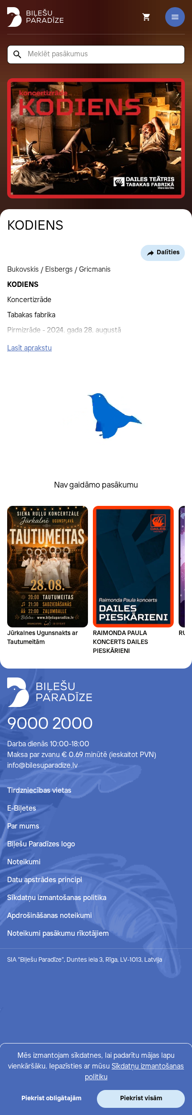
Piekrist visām (141, 1098)
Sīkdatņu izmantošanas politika (56, 898)
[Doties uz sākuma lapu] (35, 17)
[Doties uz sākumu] (49, 692)
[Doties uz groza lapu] (134, 17)
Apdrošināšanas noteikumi (49, 916)
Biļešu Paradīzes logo (41, 844)
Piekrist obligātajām (51, 1098)
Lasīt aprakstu (29, 348)
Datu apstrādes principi (44, 880)
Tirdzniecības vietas (39, 790)
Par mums (23, 826)
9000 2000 (50, 724)
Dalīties (168, 252)
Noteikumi (24, 862)
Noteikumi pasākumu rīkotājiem (58, 933)
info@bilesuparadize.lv (42, 765)
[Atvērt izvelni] (175, 17)
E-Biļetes (21, 808)
